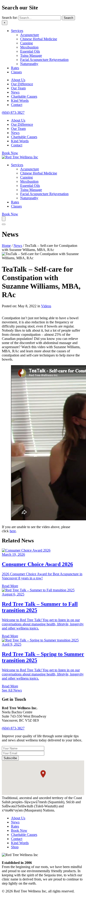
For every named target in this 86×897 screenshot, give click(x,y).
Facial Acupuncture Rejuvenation (44, 60)
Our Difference (22, 84)
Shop (15, 847)
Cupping (26, 43)
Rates (15, 68)
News (15, 92)
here (13, 531)
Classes (16, 72)
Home (6, 246)
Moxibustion (29, 47)
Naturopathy (29, 64)
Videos (46, 306)
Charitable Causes (24, 96)
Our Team (18, 88)
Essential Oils (30, 51)
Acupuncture (29, 35)
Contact (16, 105)
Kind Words (20, 101)
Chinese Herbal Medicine (38, 39)
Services (17, 31)
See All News (12, 690)
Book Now (19, 830)
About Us (18, 80)
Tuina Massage (31, 55)
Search (68, 18)
